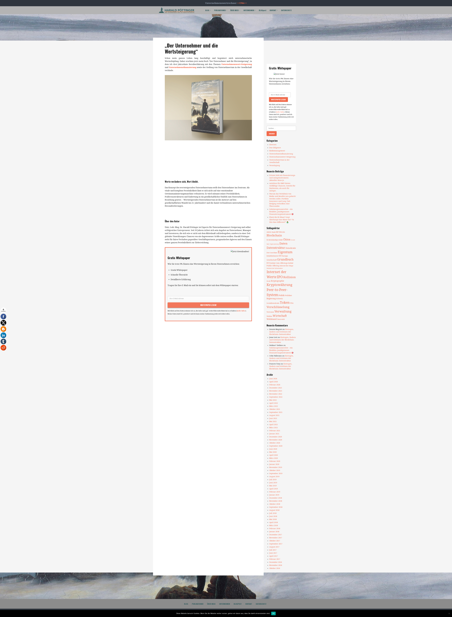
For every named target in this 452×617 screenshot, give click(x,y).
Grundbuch (285, 259)
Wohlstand (271, 319)
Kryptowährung (279, 285)
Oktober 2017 (274, 541)
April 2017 (273, 556)
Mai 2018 (273, 519)
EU (280, 256)
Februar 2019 (274, 492)
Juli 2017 (272, 550)
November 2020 (275, 440)
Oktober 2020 (274, 443)
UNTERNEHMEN (248, 10)
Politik (282, 295)
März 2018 (273, 525)
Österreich (281, 319)
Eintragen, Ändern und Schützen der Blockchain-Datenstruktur (281, 331)
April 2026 (273, 382)
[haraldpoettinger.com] (176, 10)
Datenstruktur (276, 247)
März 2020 (273, 458)
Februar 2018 (274, 528)
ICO (268, 263)
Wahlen (269, 316)
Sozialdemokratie (273, 303)
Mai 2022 (273, 400)
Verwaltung (282, 311)
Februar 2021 (274, 431)
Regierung (271, 299)
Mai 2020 (273, 452)
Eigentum (285, 252)
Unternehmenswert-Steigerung (236, 64)
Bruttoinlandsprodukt (275, 240)
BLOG (207, 10)
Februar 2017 (274, 559)
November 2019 (275, 467)
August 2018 (274, 510)
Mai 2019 (273, 486)
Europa (285, 256)
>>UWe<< (242, 3)
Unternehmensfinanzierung (182, 67)
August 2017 (274, 547)
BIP (277, 232)
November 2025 (275, 391)
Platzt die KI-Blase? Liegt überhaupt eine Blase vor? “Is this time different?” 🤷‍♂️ (281, 219)
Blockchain (274, 235)
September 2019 (275, 473)
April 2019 (273, 489)
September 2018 (275, 507)
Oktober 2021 (274, 409)
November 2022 (275, 394)
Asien (269, 232)
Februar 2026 (274, 385)
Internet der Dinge (286, 266)
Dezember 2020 (275, 437)
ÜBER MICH (234, 10)
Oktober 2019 (274, 470)
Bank (274, 232)
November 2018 (275, 501)
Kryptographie (277, 281)
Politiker (288, 295)
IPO (280, 277)
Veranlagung (274, 165)
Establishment (272, 256)
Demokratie (291, 248)
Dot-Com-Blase (272, 253)
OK (273, 613)
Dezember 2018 (275, 498)
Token (285, 302)
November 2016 (275, 565)
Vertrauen (270, 312)
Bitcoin (282, 232)
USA (291, 303)
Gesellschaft (272, 260)
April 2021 (273, 424)
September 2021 (275, 412)
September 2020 (275, 446)
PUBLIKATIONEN (220, 10)
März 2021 (273, 428)
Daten (283, 243)
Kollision (289, 277)
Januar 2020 (274, 464)
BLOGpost (262, 10)
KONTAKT (273, 10)
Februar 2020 (274, 461)
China (286, 239)
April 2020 (273, 455)
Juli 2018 (272, 513)
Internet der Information (275, 268)
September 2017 (275, 544)
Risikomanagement (277, 151)
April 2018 (273, 522)
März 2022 (273, 406)
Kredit (268, 281)
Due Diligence (275, 148)
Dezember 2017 (275, 535)
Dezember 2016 (275, 562)
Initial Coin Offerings (279, 263)
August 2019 (274, 476)
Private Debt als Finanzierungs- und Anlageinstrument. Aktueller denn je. (282, 177)
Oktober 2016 (274, 568)
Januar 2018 (274, 532)
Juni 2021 (273, 418)
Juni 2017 (273, 553)
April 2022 (273, 403)
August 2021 (274, 415)
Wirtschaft (280, 315)
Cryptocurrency (274, 244)
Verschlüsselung (278, 307)
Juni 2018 (273, 516)
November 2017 (275, 538)
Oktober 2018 (274, 504)
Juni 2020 (273, 449)
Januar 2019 (274, 495)
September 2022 (275, 397)
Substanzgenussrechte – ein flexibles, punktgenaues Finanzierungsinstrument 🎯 (281, 211)
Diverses (272, 145)
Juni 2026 (273, 379)
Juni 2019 (273, 483)
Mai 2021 (273, 421)
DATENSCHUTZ (286, 10)
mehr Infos (241, 311)
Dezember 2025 (275, 388)
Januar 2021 (274, 434)
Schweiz (279, 299)
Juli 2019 (272, 480)
